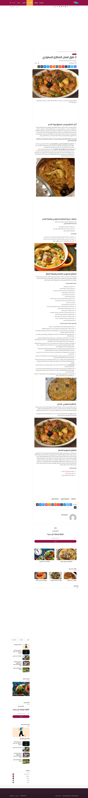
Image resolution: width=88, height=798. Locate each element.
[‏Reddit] (60, 66)
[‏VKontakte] (57, 66)
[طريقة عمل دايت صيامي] (26, 657)
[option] (21, 689)
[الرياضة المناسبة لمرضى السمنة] (26, 669)
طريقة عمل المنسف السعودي (56, 580)
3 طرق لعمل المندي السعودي (41, 580)
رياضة (28, 778)
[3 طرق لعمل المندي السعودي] (40, 575)
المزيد (19, 3)
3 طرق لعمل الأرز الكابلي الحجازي (68, 471)
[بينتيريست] (63, 66)
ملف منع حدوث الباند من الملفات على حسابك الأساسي (17, 651)
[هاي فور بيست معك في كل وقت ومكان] (75, 2)
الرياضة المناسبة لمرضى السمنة (17, 668)
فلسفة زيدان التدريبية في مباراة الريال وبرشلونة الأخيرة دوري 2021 (17, 664)
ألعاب (23, 3)
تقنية (36, 3)
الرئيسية (40, 3)
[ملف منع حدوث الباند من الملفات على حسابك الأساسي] (26, 652)
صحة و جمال (26, 774)
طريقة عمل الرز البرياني (69, 473)
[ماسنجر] (45, 66)
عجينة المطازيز (55, 499)
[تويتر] (72, 66)
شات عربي (18, 6)
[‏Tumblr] (66, 66)
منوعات (29, 3)
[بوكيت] (51, 66)
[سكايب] (48, 66)
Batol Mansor (72, 63)
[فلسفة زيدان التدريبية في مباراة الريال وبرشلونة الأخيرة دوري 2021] (26, 663)
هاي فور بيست (57, 795)
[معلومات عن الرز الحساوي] (70, 575)
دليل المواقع (12, 6)
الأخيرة (21, 640)
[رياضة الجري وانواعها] (26, 646)
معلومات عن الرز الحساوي (71, 580)
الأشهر (28, 640)
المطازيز (73, 499)
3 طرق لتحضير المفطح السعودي (68, 475)
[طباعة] (39, 66)
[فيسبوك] (75, 66)
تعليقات (14, 640)
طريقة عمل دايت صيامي (17, 656)
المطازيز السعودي (64, 499)
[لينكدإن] (69, 66)
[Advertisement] (44, 18)
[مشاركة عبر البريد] (42, 66)
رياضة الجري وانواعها (18, 644)
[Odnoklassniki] (54, 66)
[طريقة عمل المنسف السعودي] (55, 575)
